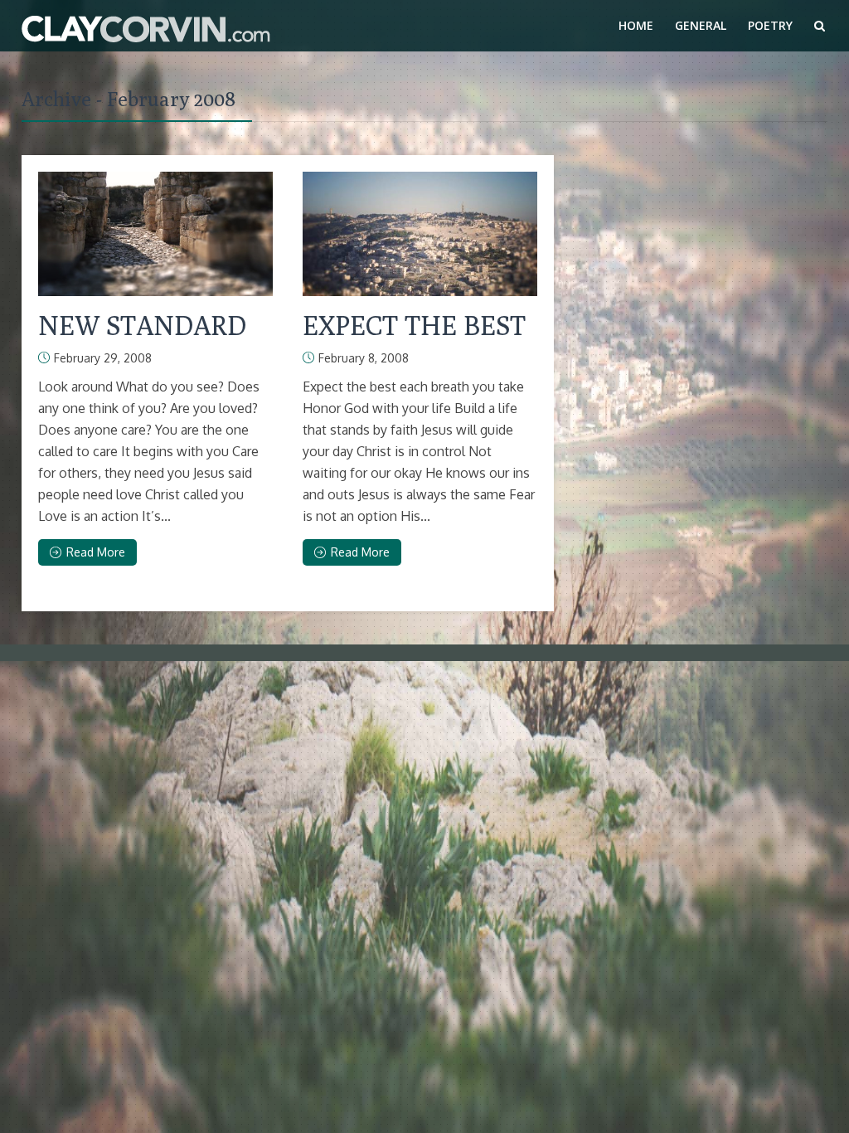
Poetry (770, 25)
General (700, 25)
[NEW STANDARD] (155, 234)
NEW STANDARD (142, 325)
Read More (95, 552)
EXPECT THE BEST (414, 325)
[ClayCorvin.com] (146, 26)
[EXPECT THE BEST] (420, 234)
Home (636, 25)
